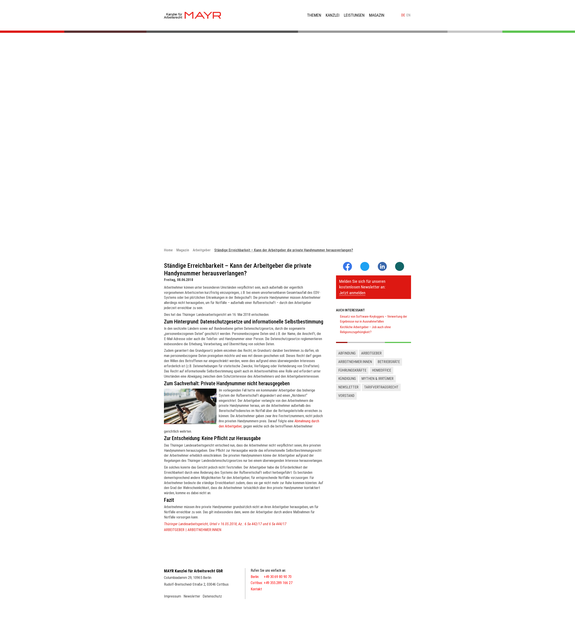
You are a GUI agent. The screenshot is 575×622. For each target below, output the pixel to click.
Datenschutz (212, 596)
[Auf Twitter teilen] (365, 267)
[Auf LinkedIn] (382, 270)
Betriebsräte (389, 362)
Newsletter (348, 387)
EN (408, 15)
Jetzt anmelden (352, 292)
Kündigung (347, 378)
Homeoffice (381, 370)
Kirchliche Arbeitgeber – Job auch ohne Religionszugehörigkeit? (365, 329)
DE (403, 15)
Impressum (172, 596)
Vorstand (346, 396)
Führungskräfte (352, 370)
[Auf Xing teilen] (399, 267)
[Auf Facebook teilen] (347, 270)
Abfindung (347, 353)
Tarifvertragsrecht (381, 387)
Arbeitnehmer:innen (204, 530)
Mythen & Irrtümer (377, 378)
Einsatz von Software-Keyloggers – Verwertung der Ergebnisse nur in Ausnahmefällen (373, 318)
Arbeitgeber (174, 530)
